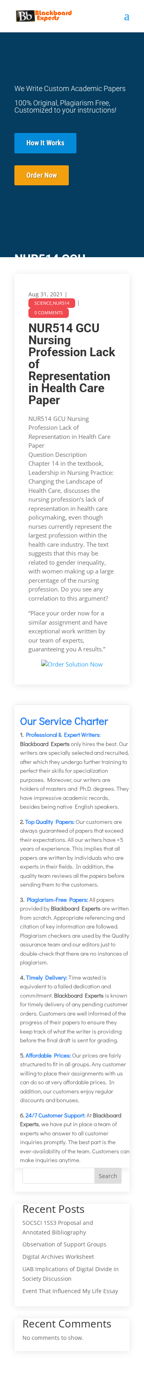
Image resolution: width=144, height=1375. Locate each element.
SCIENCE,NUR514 (51, 303)
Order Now (41, 175)
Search (108, 1176)
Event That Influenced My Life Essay (70, 1291)
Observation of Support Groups (64, 1244)
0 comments (48, 312)
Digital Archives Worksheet (58, 1256)
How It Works (45, 143)
